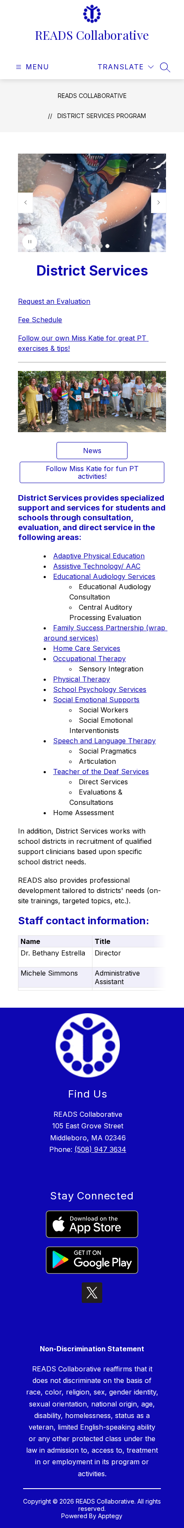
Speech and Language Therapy (104, 740)
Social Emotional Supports (96, 699)
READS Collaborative (92, 95)
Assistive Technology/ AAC (96, 566)
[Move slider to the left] (25, 203)
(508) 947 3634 (100, 1149)
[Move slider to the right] (158, 203)
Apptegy (110, 1515)
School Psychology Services (99, 689)
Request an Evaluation (54, 301)
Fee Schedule (40, 319)
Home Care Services (86, 648)
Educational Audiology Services (104, 576)
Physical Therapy (81, 679)
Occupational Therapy (89, 658)
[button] (94, 246)
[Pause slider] (29, 241)
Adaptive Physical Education (99, 556)
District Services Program (101, 115)
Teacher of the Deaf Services (101, 771)
